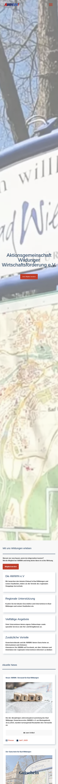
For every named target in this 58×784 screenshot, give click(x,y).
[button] (51, 4)
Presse (11, 740)
